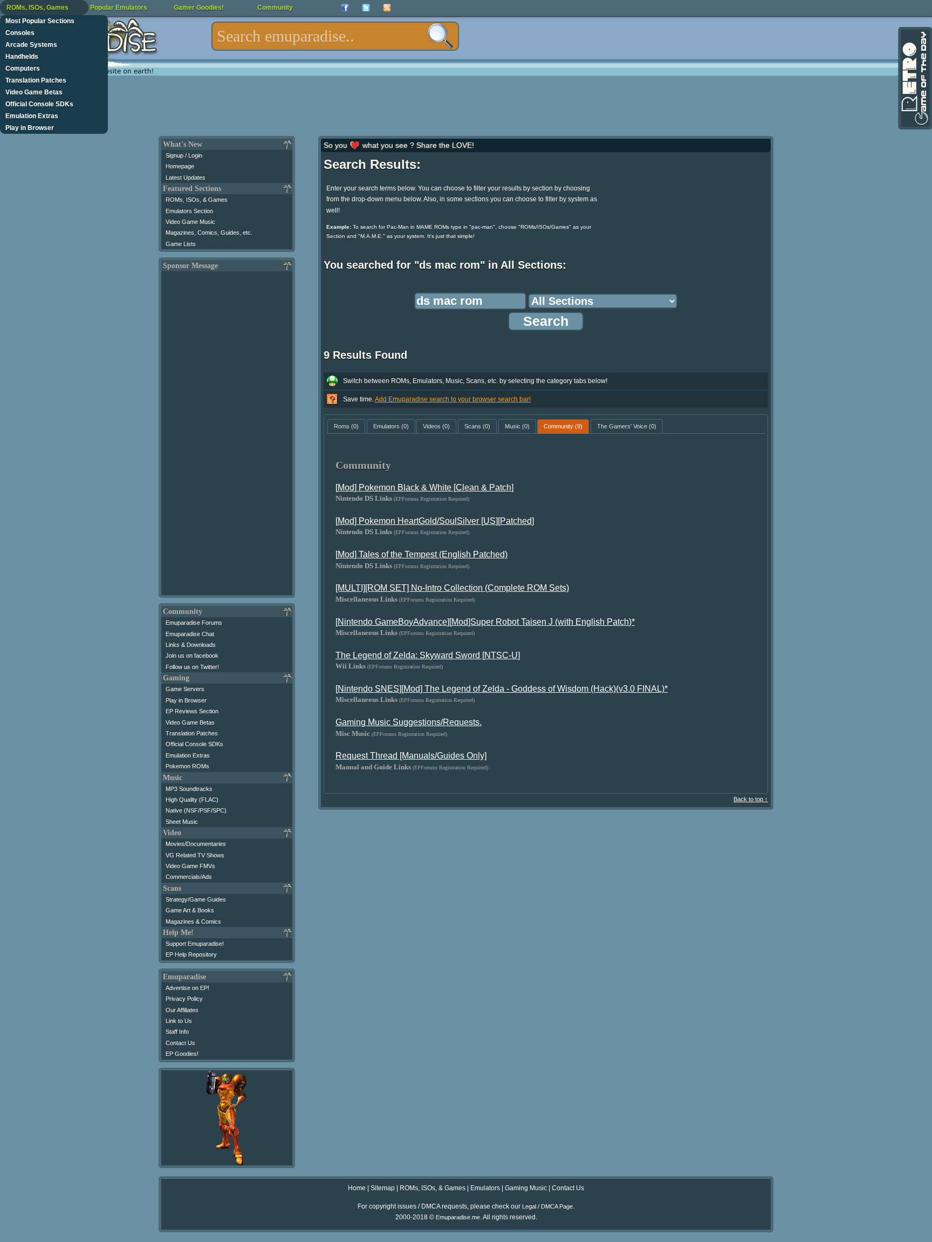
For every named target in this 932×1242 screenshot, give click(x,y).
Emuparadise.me (458, 1217)
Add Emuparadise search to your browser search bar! (453, 399)
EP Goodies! (182, 1053)
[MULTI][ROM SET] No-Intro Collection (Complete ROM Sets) (452, 587)
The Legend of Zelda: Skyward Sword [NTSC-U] (427, 655)
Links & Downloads (191, 645)
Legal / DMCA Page (547, 1206)
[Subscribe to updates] (387, 8)
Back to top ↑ (751, 799)
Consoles (20, 33)
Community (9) (563, 426)
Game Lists (181, 244)
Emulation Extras (31, 116)
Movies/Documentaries (196, 844)
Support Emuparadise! (195, 943)
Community (275, 7)
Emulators (485, 1188)
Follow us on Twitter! (192, 667)
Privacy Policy (184, 998)
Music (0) (517, 426)
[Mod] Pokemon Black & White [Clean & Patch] (424, 487)
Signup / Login (184, 155)
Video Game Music (190, 222)
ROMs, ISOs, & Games (197, 199)
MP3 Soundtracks (189, 789)
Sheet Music (182, 821)
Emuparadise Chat (190, 634)
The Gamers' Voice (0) (626, 426)
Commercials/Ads (189, 877)
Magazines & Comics (193, 921)
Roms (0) (346, 426)
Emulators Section (189, 211)
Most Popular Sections (39, 21)
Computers (22, 68)
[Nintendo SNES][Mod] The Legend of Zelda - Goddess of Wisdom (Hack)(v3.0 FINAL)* (501, 688)
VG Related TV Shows (195, 855)
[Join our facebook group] (344, 8)
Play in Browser (29, 128)
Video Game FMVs (190, 866)
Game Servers (185, 689)
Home (357, 1188)
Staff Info (177, 1031)
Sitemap (383, 1188)
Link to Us (179, 1021)
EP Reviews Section (192, 711)
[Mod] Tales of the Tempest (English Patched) (421, 554)
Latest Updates (185, 177)
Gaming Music (526, 1188)
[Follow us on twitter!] (365, 8)
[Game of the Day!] (914, 78)
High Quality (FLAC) (192, 799)
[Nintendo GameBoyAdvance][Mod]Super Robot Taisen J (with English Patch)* (485, 621)
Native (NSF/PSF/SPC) (196, 810)
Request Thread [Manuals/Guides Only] (410, 755)
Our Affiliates (182, 1010)
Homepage (180, 166)
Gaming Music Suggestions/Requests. (408, 722)
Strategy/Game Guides (196, 899)
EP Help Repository (191, 954)
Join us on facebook (192, 655)
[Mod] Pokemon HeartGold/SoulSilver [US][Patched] (434, 521)
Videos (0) (436, 426)
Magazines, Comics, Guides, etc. (209, 232)
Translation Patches (35, 80)
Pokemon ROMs (187, 766)
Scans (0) (477, 426)
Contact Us (180, 1043)
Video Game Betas (34, 92)
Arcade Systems (31, 45)
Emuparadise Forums (194, 622)
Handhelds (21, 56)
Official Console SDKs (39, 104)
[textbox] (335, 36)
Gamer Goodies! (199, 7)
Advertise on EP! (187, 988)
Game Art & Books (190, 910)
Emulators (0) (391, 426)
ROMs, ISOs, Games (37, 7)
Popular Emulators (118, 7)
